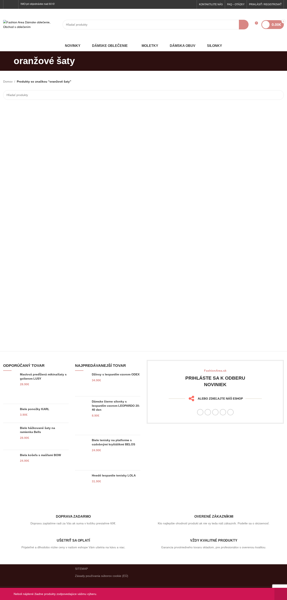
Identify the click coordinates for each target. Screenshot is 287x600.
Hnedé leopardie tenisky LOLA (114, 475)
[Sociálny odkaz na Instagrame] (13, 4)
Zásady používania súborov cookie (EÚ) (101, 576)
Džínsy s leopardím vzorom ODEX (116, 374)
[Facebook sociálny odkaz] (8, 4)
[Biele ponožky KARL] (10, 413)
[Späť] (8, 61)
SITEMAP (81, 568)
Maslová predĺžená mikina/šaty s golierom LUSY (43, 376)
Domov (8, 81)
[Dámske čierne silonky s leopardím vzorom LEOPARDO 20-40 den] (82, 416)
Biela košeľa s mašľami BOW (40, 455)
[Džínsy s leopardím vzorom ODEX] (82, 382)
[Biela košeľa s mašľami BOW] (10, 461)
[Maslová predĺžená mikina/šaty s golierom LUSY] (10, 386)
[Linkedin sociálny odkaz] (230, 412)
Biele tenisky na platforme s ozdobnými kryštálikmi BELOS (113, 442)
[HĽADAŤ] (244, 24)
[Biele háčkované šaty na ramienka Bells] (10, 436)
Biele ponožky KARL (34, 409)
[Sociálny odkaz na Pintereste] (223, 412)
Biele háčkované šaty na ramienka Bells (37, 430)
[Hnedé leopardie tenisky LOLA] (82, 482)
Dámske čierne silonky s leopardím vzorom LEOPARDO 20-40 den (116, 405)
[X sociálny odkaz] (208, 412)
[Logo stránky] (30, 24)
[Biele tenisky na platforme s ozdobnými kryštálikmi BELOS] (82, 452)
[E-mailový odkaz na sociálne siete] (215, 412)
